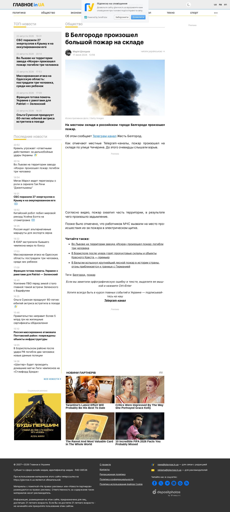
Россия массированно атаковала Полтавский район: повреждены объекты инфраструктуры (35, 334)
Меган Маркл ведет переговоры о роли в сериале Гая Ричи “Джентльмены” (35, 182)
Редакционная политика (112, 474)
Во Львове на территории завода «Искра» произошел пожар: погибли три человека (36, 166)
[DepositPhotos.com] (167, 493)
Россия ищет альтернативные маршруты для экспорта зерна (33, 229)
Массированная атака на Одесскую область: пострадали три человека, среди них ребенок (36, 256)
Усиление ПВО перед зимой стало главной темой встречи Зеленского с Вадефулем (36, 285)
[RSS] (186, 483)
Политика (19, 12)
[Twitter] (160, 483)
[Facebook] (154, 483)
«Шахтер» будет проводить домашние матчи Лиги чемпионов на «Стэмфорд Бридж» (37, 366)
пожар (91, 274)
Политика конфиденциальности (116, 479)
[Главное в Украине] (28, 5)
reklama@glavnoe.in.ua (169, 470)
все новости (51, 378)
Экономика (78, 12)
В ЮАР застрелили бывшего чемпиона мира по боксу (31, 242)
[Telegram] (167, 483)
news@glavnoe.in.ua (168, 464)
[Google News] (180, 483)
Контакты (105, 469)
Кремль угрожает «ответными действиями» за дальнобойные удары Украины (33, 150)
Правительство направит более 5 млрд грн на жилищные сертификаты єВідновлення (35, 317)
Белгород (79, 274)
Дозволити (138, 17)
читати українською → (153, 51)
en (225, 4)
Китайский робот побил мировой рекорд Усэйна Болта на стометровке (35, 215)
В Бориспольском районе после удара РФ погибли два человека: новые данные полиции (34, 350)
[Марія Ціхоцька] (68, 55)
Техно (171, 12)
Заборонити (121, 17)
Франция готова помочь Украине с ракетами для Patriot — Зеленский (36, 271)
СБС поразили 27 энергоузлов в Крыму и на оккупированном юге (35, 197)
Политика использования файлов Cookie (121, 484)
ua (215, 4)
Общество (48, 12)
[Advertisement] (115, 181)
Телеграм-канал (104, 136)
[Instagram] (173, 483)
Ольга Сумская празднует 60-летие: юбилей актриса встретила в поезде (37, 300)
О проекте (105, 464)
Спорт (194, 12)
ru (220, 4)
